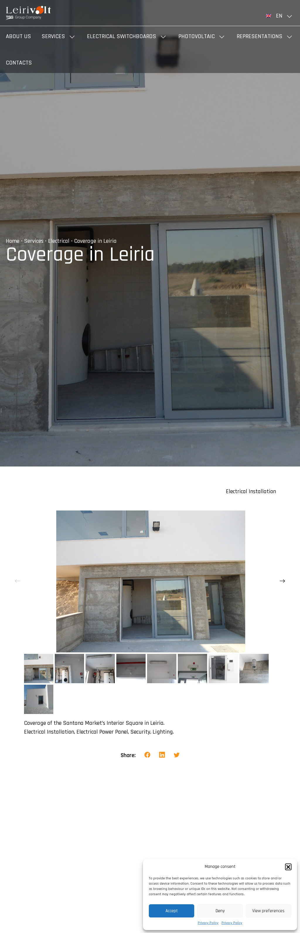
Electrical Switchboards (121, 36)
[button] (288, 867)
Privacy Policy (208, 923)
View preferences (268, 911)
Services (53, 36)
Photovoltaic (196, 36)
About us (18, 36)
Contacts (19, 63)
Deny (220, 911)
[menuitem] (280, 16)
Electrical (58, 241)
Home (12, 241)
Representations (259, 36)
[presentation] (18, 581)
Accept (172, 911)
